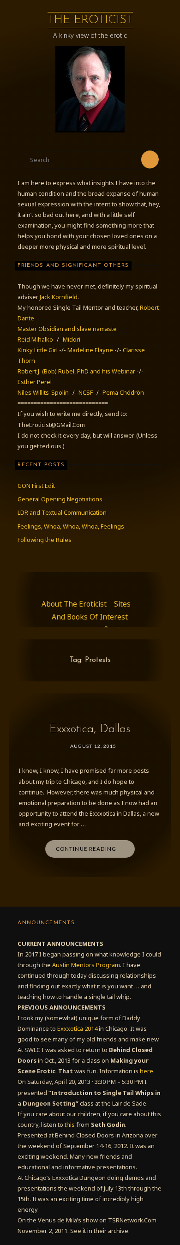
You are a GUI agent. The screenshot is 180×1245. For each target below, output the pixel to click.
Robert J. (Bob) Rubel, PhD (54, 371)
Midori (71, 339)
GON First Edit (36, 485)
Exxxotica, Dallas (89, 729)
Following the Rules (45, 539)
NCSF (85, 392)
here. (147, 1071)
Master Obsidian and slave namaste (67, 329)
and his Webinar (113, 371)
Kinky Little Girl (38, 350)
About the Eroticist (74, 604)
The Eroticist (90, 20)
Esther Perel (35, 382)
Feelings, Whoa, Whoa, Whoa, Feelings (71, 526)
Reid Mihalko (35, 339)
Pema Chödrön (123, 392)
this (70, 1124)
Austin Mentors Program (86, 965)
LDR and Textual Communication (62, 512)
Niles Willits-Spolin (43, 392)
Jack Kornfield (59, 297)
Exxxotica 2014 (77, 1028)
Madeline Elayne (90, 350)
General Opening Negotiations (60, 499)
